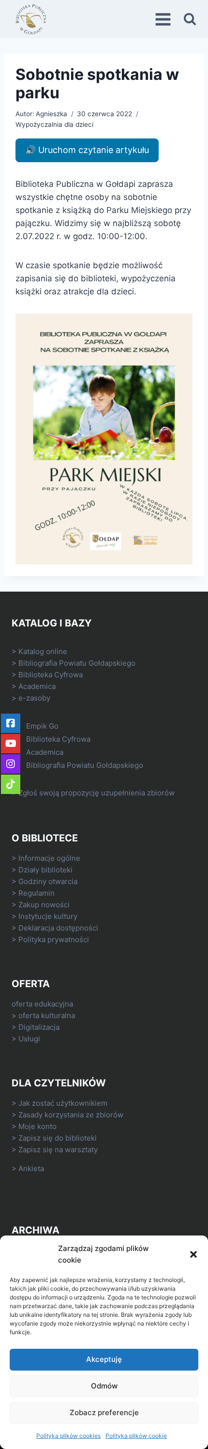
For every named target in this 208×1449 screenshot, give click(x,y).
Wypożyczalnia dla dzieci (54, 124)
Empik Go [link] (42, 726)
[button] (193, 1254)
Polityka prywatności (53, 939)
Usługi (29, 1038)
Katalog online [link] (42, 651)
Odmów (104, 1385)
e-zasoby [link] (34, 697)
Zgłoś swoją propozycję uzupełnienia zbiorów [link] (96, 792)
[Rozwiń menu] (164, 19)
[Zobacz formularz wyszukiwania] (189, 19)
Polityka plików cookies (68, 1435)
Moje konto (37, 1126)
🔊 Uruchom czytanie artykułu (87, 150)
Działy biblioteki (45, 869)
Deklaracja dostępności (58, 927)
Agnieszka (51, 114)
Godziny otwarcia (47, 881)
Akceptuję (104, 1359)
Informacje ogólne (49, 858)
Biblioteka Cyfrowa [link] (50, 674)
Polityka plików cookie (136, 1435)
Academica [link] (37, 686)
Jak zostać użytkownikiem (62, 1103)
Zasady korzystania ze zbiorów (70, 1114)
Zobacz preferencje (104, 1412)
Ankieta (31, 1168)
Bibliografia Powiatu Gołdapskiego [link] (76, 663)
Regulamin (36, 893)
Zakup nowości (44, 904)
